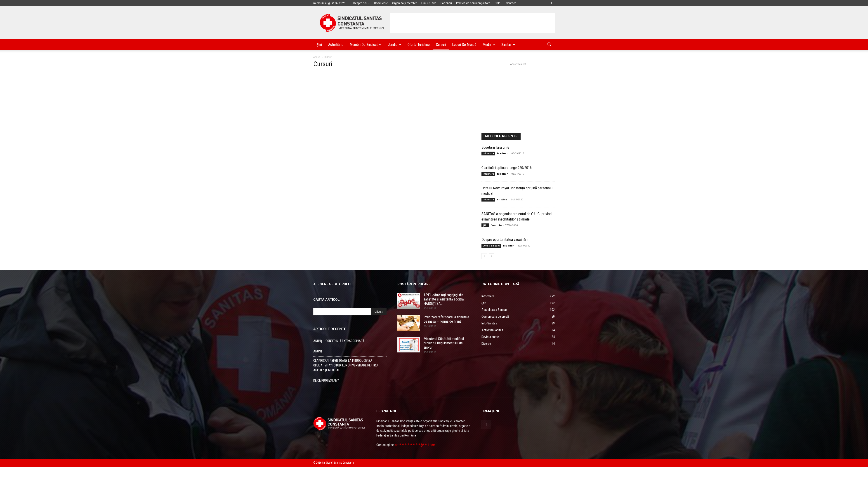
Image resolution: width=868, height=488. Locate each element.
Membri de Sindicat (364, 44)
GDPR (498, 3)
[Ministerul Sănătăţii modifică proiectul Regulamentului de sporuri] (408, 344)
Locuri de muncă (464, 44)
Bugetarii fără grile (495, 147)
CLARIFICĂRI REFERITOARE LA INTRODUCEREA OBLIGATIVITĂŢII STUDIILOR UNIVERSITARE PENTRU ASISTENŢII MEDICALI (345, 365)
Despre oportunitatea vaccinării (504, 239)
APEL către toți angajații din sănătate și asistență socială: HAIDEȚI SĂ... (444, 299)
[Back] (484, 256)
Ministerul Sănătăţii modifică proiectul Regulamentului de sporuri (444, 343)
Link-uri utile (428, 3)
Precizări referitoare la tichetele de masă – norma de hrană (446, 319)
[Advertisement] (472, 23)
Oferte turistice (419, 44)
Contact (511, 3)
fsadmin (502, 153)
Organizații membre (404, 3)
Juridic (392, 44)
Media (487, 44)
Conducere (381, 3)
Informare (488, 153)
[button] (549, 45)
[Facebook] (551, 3)
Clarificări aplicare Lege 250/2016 (506, 167)
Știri (319, 44)
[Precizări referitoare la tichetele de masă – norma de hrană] (408, 323)
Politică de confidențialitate (473, 3)
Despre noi (360, 3)
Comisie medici (491, 245)
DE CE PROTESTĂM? (326, 380)
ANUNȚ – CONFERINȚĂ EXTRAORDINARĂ (338, 341)
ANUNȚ (317, 351)
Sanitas (506, 44)
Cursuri (441, 44)
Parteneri (446, 3)
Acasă (316, 57)
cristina (502, 199)
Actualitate (335, 44)
